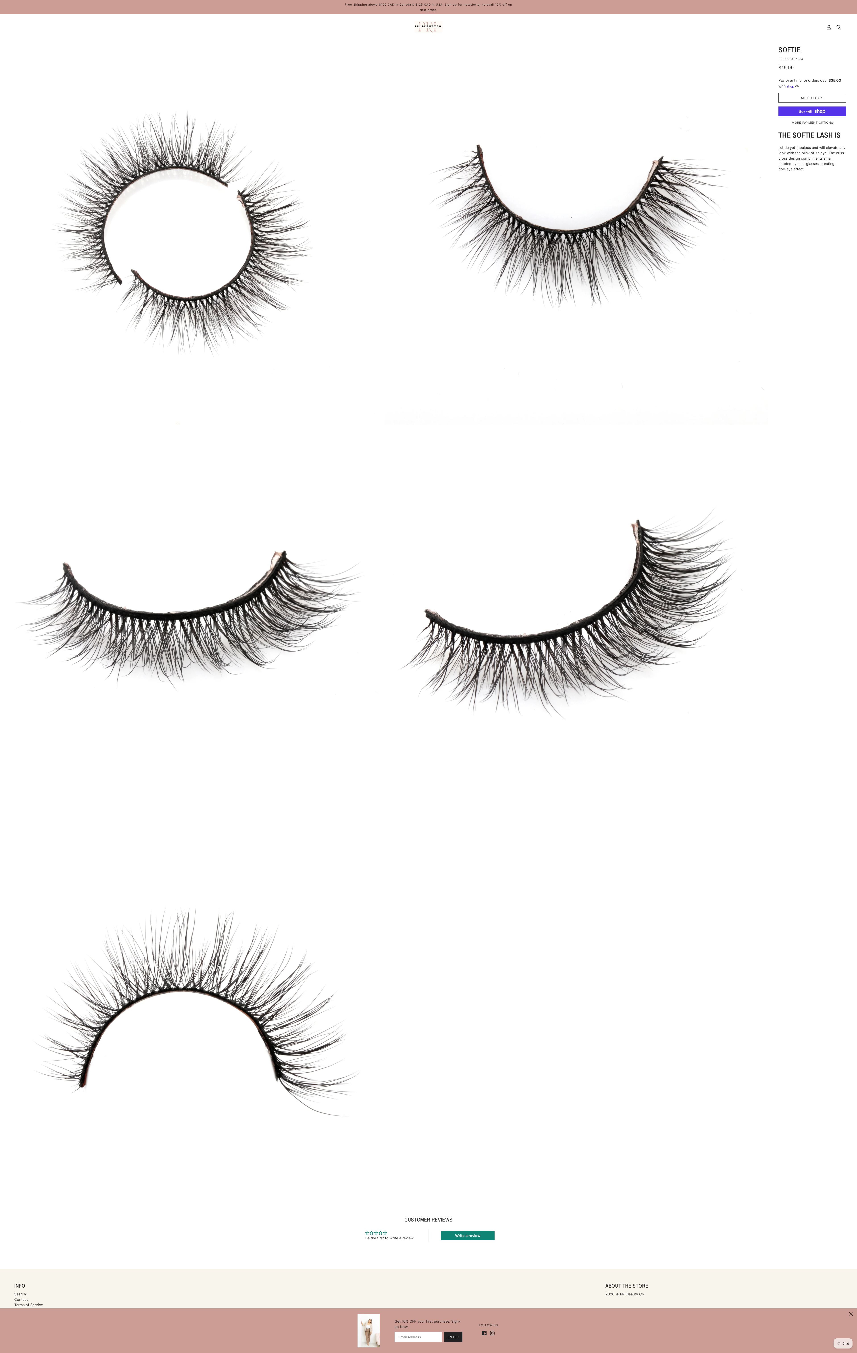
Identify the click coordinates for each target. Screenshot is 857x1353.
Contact (21, 1299)
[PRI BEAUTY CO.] (428, 26)
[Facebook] (485, 1332)
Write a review (468, 1235)
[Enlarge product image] (191, 233)
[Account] (829, 27)
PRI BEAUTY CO (790, 58)
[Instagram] (491, 1332)
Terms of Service (28, 1305)
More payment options (812, 122)
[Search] (838, 27)
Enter (453, 1337)
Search (20, 1294)
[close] (851, 1313)
